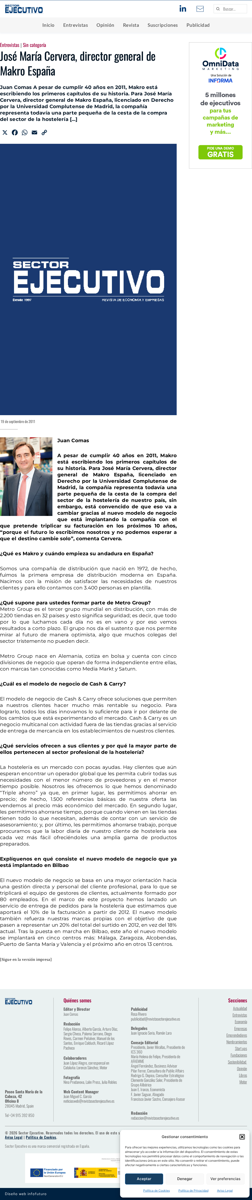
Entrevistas (9, 44)
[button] (242, 1136)
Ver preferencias (225, 1178)
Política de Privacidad (193, 1190)
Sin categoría (34, 44)
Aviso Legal (225, 1190)
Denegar (184, 1178)
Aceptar (144, 1178)
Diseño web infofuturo (26, 1193)
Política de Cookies (156, 1190)
